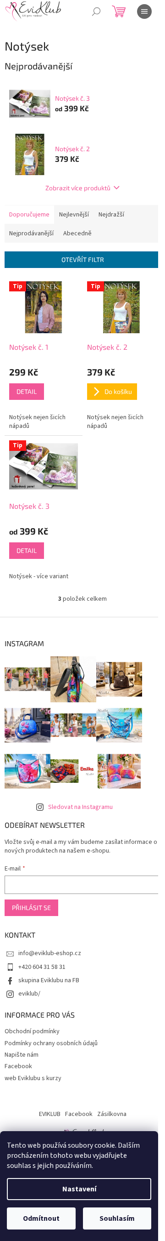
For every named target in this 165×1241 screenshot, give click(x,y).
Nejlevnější (74, 214)
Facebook (18, 1066)
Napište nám (21, 1054)
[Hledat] (96, 11)
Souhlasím (117, 1218)
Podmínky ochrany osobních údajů (51, 1043)
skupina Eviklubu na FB (48, 980)
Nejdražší (111, 214)
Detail (26, 391)
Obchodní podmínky (32, 1031)
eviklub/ (29, 993)
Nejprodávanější (31, 233)
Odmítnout (41, 1218)
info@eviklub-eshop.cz (49, 953)
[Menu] (144, 11)
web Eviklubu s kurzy (33, 1078)
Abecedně (77, 233)
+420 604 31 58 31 (42, 967)
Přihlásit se (31, 907)
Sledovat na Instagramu (80, 807)
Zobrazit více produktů (77, 188)
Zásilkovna (111, 1114)
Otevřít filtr (82, 259)
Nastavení (79, 1189)
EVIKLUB (49, 1114)
